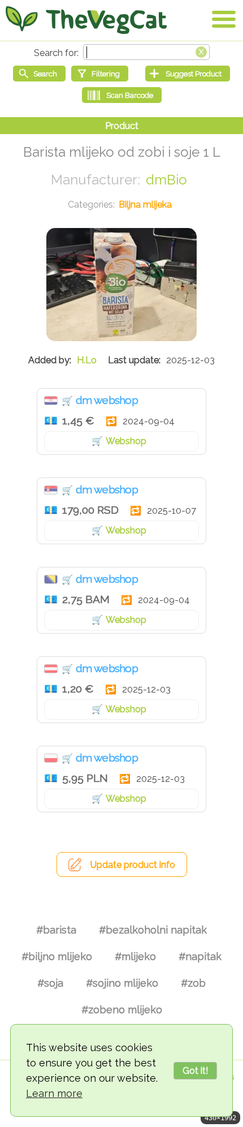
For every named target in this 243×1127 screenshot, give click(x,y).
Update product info (132, 864)
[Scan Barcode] (122, 95)
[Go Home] (86, 20)
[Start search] (39, 73)
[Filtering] (99, 73)
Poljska (51, 758)
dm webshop (107, 400)
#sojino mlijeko (122, 983)
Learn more (54, 1093)
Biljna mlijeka (145, 204)
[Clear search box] (201, 51)
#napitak (200, 956)
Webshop (126, 441)
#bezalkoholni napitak (153, 930)
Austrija (51, 668)
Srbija (51, 489)
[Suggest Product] (187, 73)
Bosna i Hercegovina (51, 579)
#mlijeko (135, 956)
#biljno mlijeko (56, 956)
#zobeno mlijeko (121, 1010)
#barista (56, 930)
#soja (50, 983)
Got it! (195, 1070)
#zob (193, 983)
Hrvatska (51, 400)
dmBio (166, 179)
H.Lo (87, 360)
